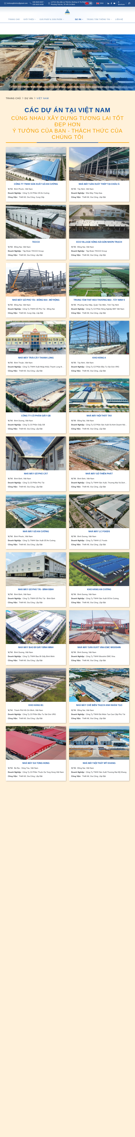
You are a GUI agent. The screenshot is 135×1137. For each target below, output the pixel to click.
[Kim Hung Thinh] (67, 11)
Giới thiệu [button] (28, 19)
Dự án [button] (78, 19)
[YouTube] (114, 3)
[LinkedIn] (108, 3)
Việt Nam (43, 98)
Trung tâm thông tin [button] (98, 19)
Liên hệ (119, 19)
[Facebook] (111, 3)
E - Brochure (121, 3)
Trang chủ (14, 19)
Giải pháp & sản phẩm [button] (51, 19)
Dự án (29, 98)
